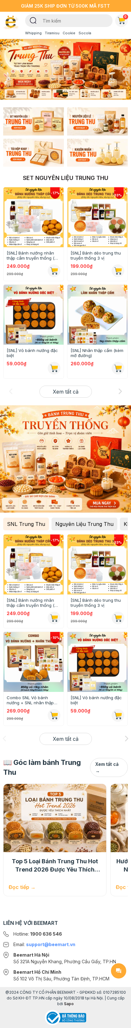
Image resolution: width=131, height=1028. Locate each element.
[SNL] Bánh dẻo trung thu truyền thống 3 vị (96, 255)
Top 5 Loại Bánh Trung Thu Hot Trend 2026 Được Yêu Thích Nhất (55, 866)
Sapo (69, 1003)
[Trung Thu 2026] (65, 69)
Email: (44, 944)
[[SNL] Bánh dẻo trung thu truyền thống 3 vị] (97, 217)
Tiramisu (52, 33)
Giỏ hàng (125, 16)
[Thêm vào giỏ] (54, 368)
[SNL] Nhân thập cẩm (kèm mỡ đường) (97, 353)
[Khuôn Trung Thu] (97, 152)
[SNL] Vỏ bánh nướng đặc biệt (32, 353)
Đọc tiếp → (22, 887)
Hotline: (37, 934)
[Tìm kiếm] (33, 20)
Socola (85, 33)
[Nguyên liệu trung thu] (97, 121)
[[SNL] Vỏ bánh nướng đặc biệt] (33, 315)
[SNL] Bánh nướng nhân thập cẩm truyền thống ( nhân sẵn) (30, 255)
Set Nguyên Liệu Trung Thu (65, 178)
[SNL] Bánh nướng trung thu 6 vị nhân (94, 603)
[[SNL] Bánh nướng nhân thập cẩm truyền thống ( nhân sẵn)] (33, 217)
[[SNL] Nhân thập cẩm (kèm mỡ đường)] (97, 315)
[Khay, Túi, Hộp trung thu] (33, 152)
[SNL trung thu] (33, 121)
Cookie (69, 33)
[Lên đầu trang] (118, 1020)
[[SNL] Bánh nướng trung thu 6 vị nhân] (97, 564)
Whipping (33, 33)
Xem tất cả (66, 391)
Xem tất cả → (107, 767)
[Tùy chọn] (54, 270)
